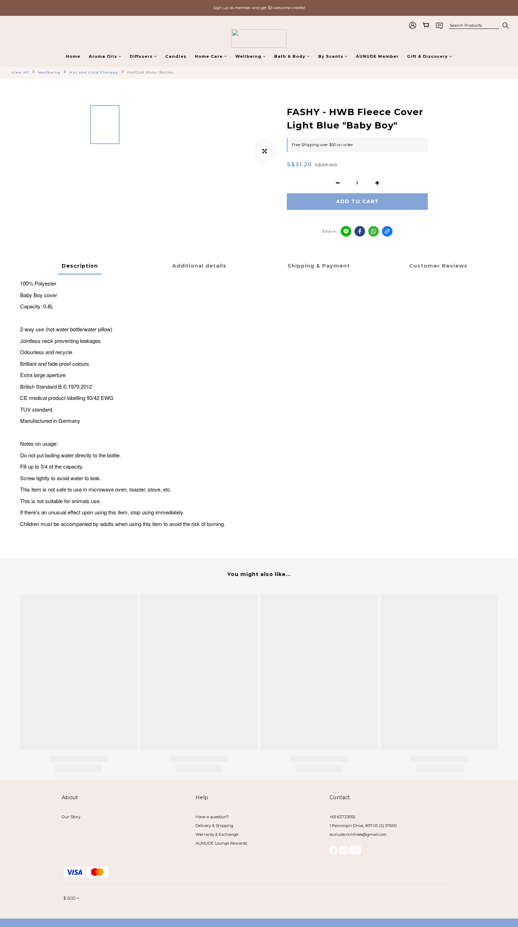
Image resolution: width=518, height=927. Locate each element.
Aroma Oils (103, 56)
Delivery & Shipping (214, 825)
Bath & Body (290, 56)
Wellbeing (248, 56)
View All (20, 72)
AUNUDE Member (377, 56)
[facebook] (359, 231)
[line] (346, 231)
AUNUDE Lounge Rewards (221, 843)
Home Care (209, 56)
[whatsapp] (373, 231)
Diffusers (141, 56)
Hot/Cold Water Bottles (150, 72)
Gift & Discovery (427, 56)
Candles (175, 56)
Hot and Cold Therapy (93, 72)
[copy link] (387, 231)
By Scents (330, 56)
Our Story (71, 816)
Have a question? (212, 816)
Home (73, 56)
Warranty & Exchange (217, 834)
